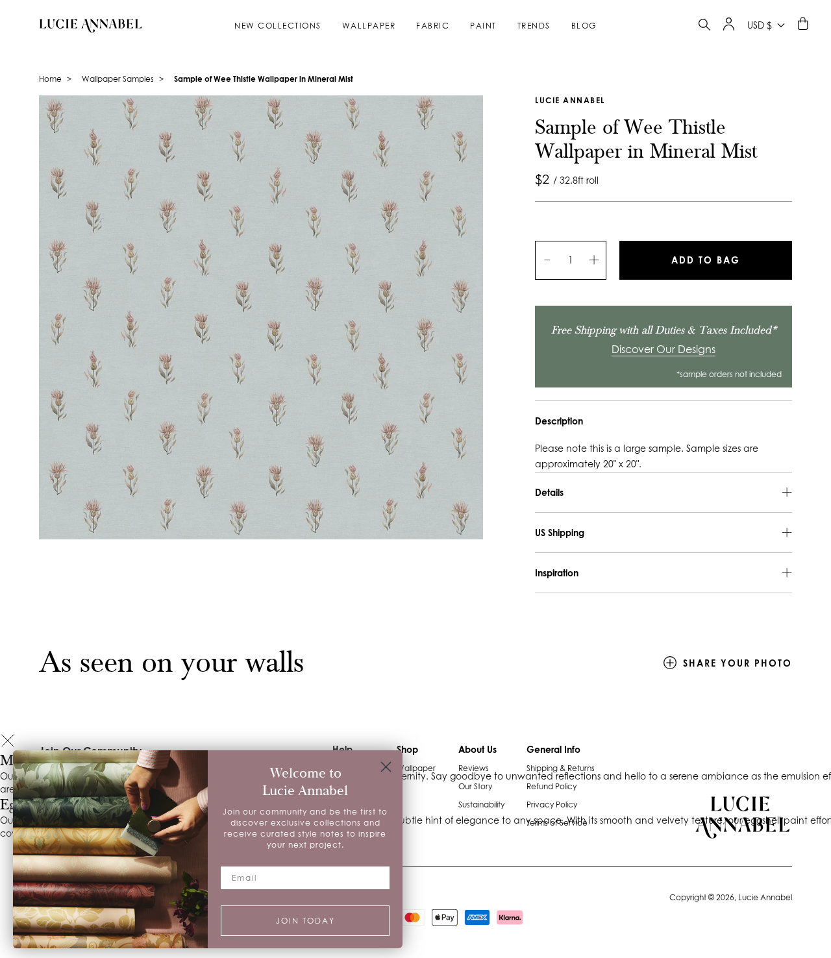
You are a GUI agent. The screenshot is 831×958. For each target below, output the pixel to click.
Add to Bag (705, 260)
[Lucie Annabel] (85, 25)
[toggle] (704, 26)
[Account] (728, 27)
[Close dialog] (386, 766)
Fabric (432, 25)
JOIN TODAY (305, 920)
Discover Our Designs (663, 349)
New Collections (277, 25)
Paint (483, 25)
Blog (584, 25)
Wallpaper (369, 25)
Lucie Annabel (570, 100)
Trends (534, 25)
